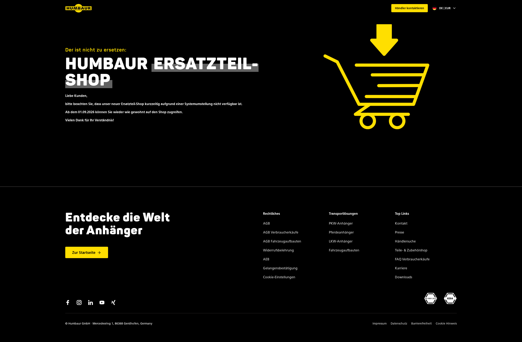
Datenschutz (399, 323)
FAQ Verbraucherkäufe (412, 259)
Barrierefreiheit (421, 323)
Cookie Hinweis (446, 323)
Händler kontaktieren (409, 8)
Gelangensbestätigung (280, 268)
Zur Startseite (83, 252)
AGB (266, 223)
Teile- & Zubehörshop (411, 250)
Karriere (401, 268)
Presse (399, 232)
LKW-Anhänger (341, 241)
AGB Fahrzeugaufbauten (282, 241)
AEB (266, 259)
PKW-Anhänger (341, 223)
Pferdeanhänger (341, 232)
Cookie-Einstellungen (279, 277)
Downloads (403, 277)
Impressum (380, 323)
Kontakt (401, 223)
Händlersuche (405, 241)
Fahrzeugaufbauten (344, 250)
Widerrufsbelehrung (278, 250)
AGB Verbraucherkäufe (280, 232)
